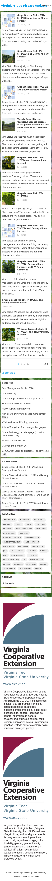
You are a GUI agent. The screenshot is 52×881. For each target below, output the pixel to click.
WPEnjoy (16, 876)
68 (28, 364)
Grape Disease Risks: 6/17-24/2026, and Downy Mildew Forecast (22, 301)
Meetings (43, 551)
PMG (24, 560)
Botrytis (18, 524)
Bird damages (39, 520)
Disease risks (41, 529)
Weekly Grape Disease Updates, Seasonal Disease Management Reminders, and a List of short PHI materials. (33, 123)
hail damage (23, 546)
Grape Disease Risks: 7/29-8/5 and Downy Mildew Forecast (32, 88)
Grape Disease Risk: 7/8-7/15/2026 (30, 195)
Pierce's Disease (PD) (11, 560)
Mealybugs (32, 551)
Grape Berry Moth (32, 537)
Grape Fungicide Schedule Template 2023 (22, 398)
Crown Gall (40, 524)
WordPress (35, 876)
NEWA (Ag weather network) (16, 408)
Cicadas (29, 524)
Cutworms (7, 529)
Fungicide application (12, 537)
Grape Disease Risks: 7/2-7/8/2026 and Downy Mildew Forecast (32, 228)
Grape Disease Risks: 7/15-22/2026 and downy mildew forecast (31, 160)
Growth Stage (8, 546)
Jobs (5, 551)
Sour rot (43, 564)
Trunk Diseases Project (13, 440)
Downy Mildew (9, 533)
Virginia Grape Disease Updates (24, 5)
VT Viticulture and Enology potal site (20, 422)
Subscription (8, 372)
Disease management (24, 529)
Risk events (18, 564)
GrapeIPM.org (9, 393)
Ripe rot (6, 564)
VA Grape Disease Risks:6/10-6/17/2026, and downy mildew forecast (33, 331)
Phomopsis (32, 555)
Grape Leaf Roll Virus (12, 542)
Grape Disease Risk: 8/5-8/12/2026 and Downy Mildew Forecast (33, 54)
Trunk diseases (9, 568)
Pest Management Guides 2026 (17, 388)
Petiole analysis (17, 555)
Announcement (9, 520)
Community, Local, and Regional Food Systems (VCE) (25, 452)
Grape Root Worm (31, 542)
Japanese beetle (38, 546)
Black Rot (7, 524)
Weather (38, 568)
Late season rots (17, 551)
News (5, 555)
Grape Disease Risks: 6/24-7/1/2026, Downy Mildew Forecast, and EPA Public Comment (31, 265)
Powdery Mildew (36, 560)
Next (46, 364)
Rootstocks (31, 564)
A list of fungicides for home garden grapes (24, 427)
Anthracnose (24, 520)
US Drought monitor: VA (14, 445)
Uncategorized (25, 568)
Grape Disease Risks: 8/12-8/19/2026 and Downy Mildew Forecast (33, 18)
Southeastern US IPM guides (16, 403)
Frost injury (24, 533)
